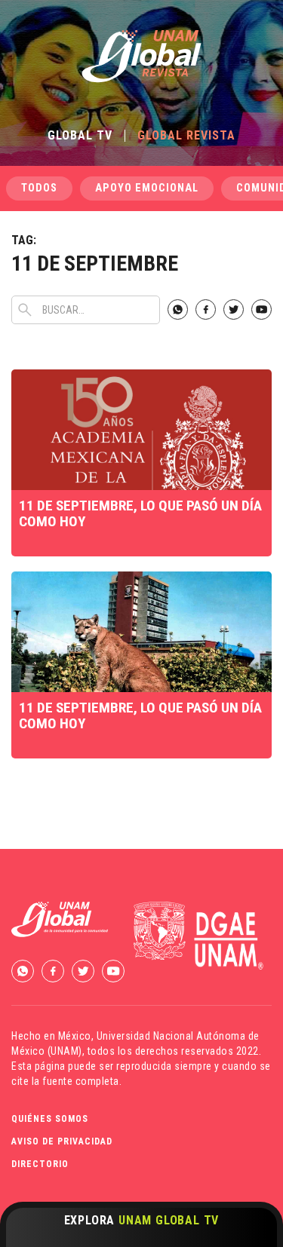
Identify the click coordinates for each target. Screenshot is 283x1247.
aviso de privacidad (61, 1141)
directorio (40, 1164)
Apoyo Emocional (146, 188)
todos (39, 188)
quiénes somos (49, 1119)
